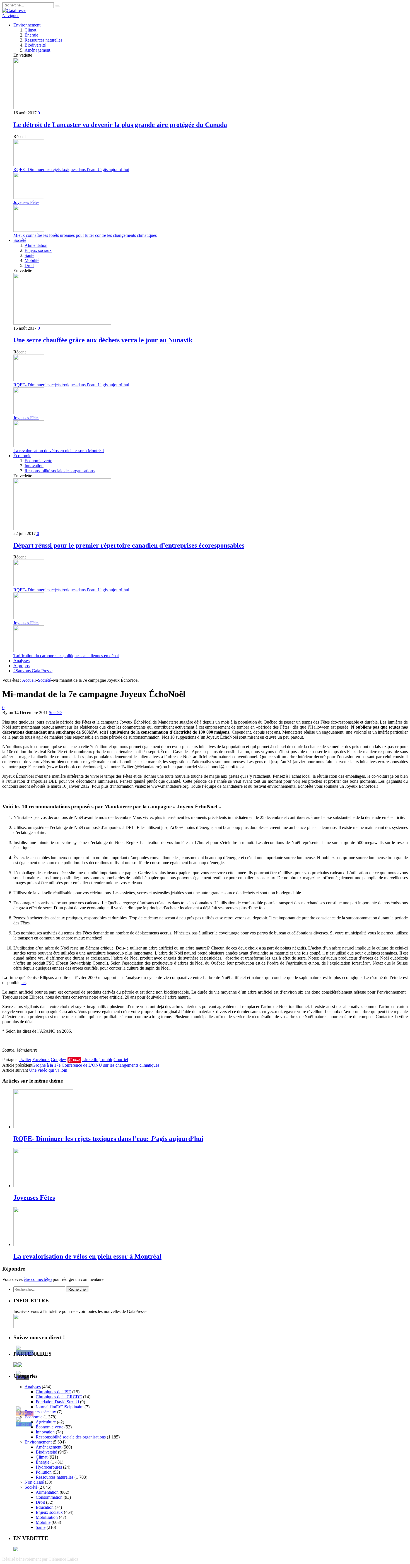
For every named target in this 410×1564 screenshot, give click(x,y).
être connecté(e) (38, 1279)
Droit (29, 265)
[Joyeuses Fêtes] (43, 1185)
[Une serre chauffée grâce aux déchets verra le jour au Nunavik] (62, 323)
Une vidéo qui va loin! (49, 1070)
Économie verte (38, 460)
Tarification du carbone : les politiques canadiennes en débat (66, 655)
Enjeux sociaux (38, 250)
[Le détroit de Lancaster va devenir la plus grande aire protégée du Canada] (62, 107)
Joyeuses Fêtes (26, 202)
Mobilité (32, 260)
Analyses (21, 660)
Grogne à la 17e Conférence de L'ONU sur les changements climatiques (95, 1065)
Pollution (44, 1472)
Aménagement (37, 50)
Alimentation (36, 245)
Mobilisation (47, 1517)
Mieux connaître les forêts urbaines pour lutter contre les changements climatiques (85, 235)
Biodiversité (35, 45)
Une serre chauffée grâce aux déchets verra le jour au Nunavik (102, 340)
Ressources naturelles (43, 40)
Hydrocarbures (49, 1467)
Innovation (34, 465)
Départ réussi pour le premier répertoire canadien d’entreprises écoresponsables (128, 545)
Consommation (49, 1497)
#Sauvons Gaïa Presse (32, 670)
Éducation (45, 1507)
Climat (30, 30)
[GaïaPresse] (14, 10)
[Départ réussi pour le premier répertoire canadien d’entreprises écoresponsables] (62, 528)
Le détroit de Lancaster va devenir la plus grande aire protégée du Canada (120, 124)
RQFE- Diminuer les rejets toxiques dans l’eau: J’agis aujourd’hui (71, 169)
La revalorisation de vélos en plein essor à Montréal (58, 450)
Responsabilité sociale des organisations (60, 470)
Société (19, 240)
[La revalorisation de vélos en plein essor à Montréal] (43, 1244)
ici (23, 982)
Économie (22, 455)
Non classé (34, 1482)
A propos (21, 665)
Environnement (26, 25)
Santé (29, 255)
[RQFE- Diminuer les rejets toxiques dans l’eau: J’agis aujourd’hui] (43, 1126)
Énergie (31, 35)
